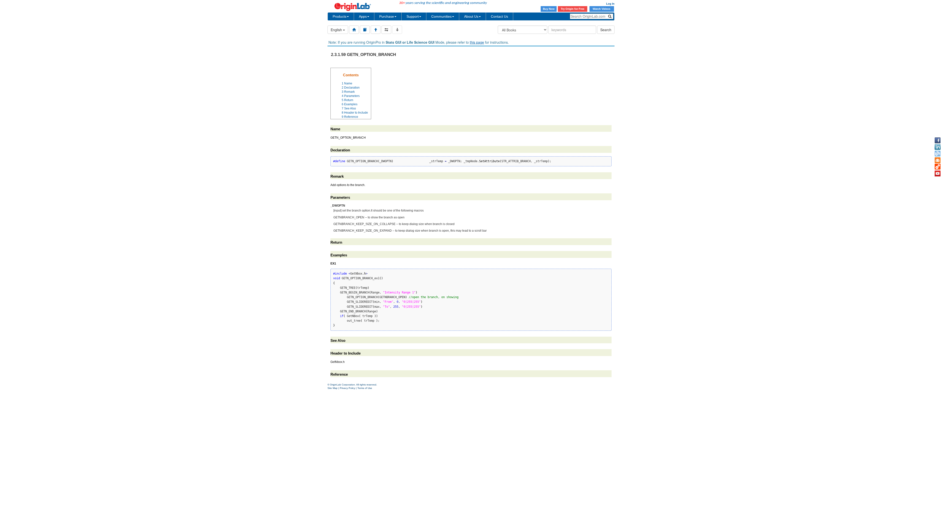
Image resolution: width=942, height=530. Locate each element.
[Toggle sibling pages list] (386, 30)
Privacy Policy (347, 388)
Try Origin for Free (572, 8)
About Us (471, 16)
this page (477, 42)
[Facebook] (937, 140)
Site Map (332, 388)
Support (412, 16)
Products (339, 16)
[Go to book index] (365, 30)
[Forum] (937, 160)
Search (605, 29)
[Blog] (937, 153)
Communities (441, 16)
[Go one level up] (375, 30)
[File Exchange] (937, 167)
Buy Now (549, 8)
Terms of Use (364, 388)
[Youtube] (937, 173)
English (337, 29)
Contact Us (499, 16)
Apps (363, 16)
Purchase (386, 16)
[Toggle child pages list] (397, 30)
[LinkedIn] (937, 147)
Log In (610, 3)
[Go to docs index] (354, 30)
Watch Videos (602, 8)
